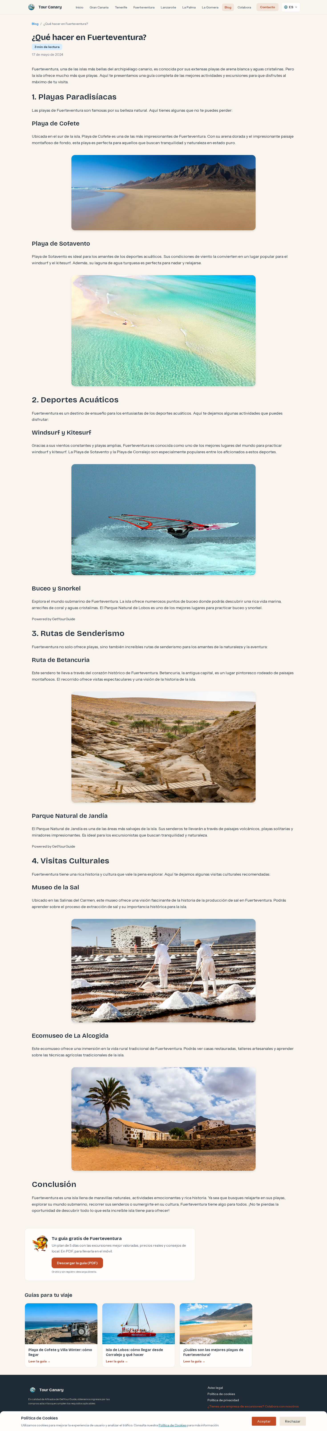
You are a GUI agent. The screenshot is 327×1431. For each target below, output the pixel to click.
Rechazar (293, 1421)
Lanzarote (168, 7)
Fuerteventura (144, 7)
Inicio (79, 7)
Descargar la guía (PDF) (77, 1263)
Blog (228, 7)
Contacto (267, 7)
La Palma (189, 7)
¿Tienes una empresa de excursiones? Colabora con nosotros (253, 1406)
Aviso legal (215, 1388)
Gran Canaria (99, 7)
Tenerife (121, 7)
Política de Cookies (172, 1425)
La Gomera (210, 7)
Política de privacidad (223, 1400)
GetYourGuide (63, 619)
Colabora (244, 7)
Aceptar (264, 1421)
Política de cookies (221, 1394)
